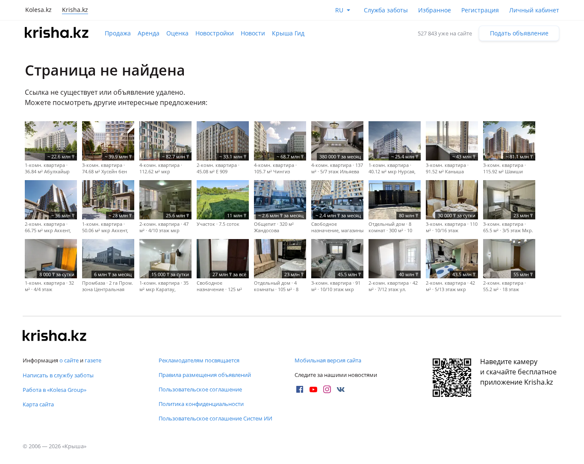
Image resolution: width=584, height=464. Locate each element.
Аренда (148, 33)
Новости (253, 33)
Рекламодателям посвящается (199, 360)
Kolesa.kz (38, 10)
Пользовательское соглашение (200, 389)
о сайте (69, 360)
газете (93, 360)
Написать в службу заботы (58, 375)
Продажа (118, 33)
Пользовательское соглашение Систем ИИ (215, 418)
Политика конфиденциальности (201, 404)
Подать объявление (519, 33)
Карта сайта (38, 404)
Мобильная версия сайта (328, 360)
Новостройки (214, 33)
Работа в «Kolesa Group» (54, 390)
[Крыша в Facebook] (300, 389)
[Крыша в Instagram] (327, 389)
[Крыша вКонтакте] (341, 389)
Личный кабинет (534, 10)
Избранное (434, 10)
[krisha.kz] (55, 336)
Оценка (177, 33)
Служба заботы (386, 10)
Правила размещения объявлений (205, 375)
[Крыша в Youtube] (313, 389)
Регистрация (480, 10)
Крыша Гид (288, 33)
